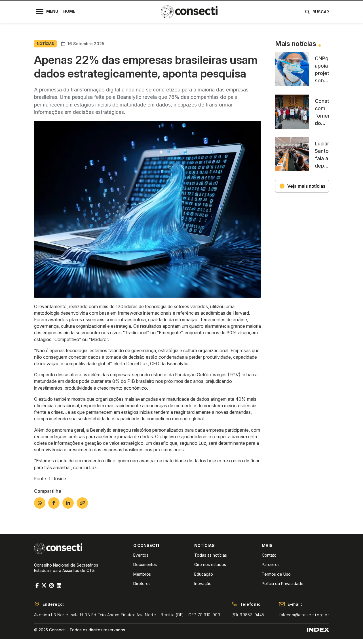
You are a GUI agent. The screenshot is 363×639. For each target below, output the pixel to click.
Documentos (145, 564)
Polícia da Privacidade (282, 583)
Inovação (203, 583)
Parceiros (271, 564)
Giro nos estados (210, 564)
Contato (269, 555)
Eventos (140, 555)
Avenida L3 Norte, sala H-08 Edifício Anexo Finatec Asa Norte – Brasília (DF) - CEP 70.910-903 (127, 614)
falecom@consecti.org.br (304, 614)
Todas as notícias (210, 555)
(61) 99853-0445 (247, 614)
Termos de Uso (276, 574)
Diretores (142, 583)
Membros (142, 574)
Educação (203, 574)
